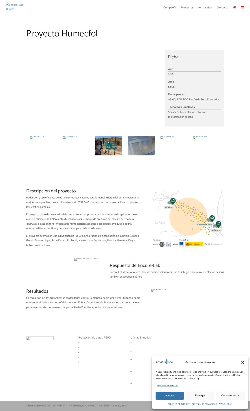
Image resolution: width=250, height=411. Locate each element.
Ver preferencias (230, 395)
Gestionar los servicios (167, 385)
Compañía (169, 7)
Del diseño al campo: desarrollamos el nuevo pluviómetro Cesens (151, 353)
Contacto (222, 7)
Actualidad (205, 7)
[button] (243, 362)
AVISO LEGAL (225, 404)
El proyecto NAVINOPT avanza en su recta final (151, 385)
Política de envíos (89, 362)
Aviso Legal (86, 352)
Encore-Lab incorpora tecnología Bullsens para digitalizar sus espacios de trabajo (151, 363)
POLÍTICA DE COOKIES (179, 404)
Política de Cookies (90, 347)
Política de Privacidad (91, 343)
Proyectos (187, 7)
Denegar (200, 395)
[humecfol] (43, 139)
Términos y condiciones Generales (98, 357)
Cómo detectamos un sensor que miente (149, 344)
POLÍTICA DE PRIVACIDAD (204, 404)
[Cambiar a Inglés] (234, 10)
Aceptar (169, 395)
